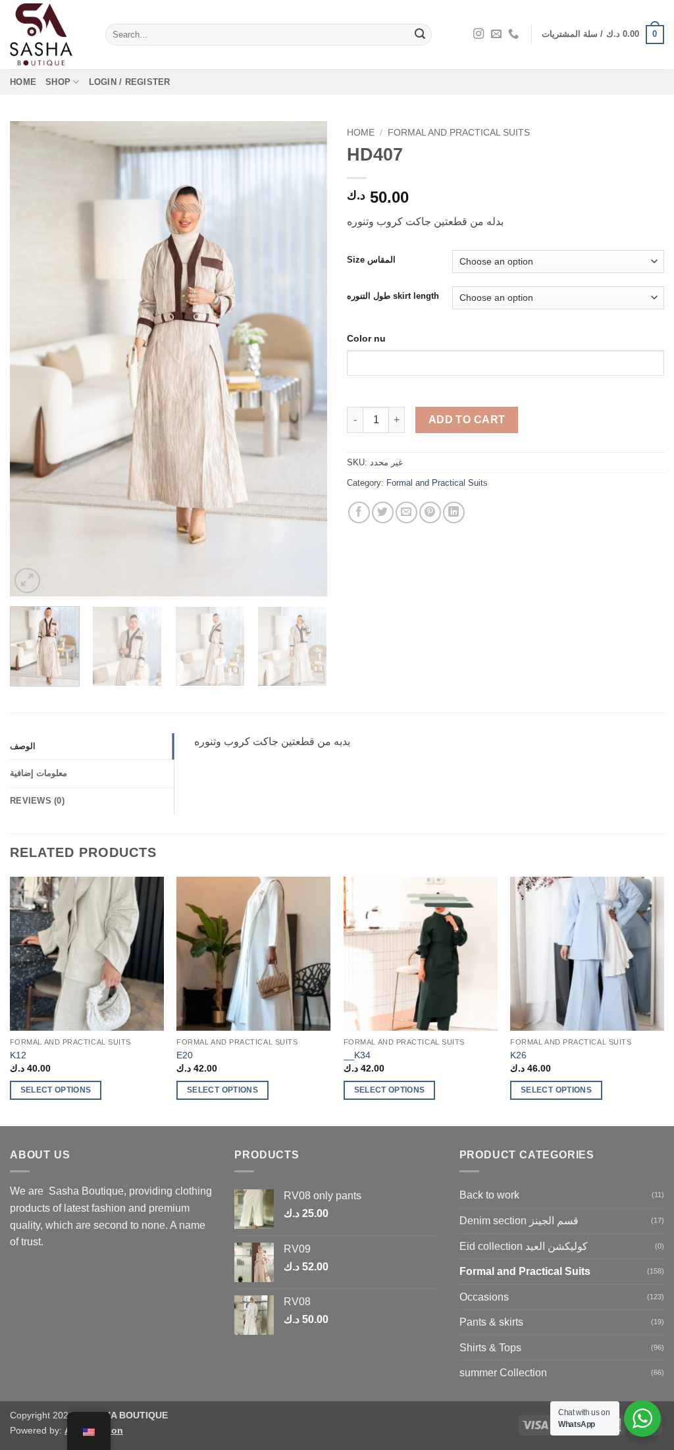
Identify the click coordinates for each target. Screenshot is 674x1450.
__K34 (357, 1055)
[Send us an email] (496, 34)
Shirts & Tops (490, 1347)
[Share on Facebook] (359, 512)
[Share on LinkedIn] (454, 512)
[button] (603, 34)
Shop (57, 82)
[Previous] (33, 358)
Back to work (489, 1195)
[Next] (304, 358)
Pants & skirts (491, 1322)
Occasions (484, 1297)
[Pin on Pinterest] (430, 512)
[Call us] (513, 34)
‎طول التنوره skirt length (393, 296)
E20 (184, 1055)
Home (23, 82)
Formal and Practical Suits (459, 133)
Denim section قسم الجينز (519, 1220)
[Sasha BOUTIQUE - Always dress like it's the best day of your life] (48, 34)
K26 (518, 1055)
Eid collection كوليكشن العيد (523, 1246)
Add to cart (467, 419)
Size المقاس (371, 260)
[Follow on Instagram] (478, 34)
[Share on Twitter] (383, 512)
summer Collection (503, 1372)
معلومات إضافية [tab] (38, 773)
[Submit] (420, 35)
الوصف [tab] (23, 746)
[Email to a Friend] (406, 512)
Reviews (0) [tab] (37, 801)
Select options (55, 1090)
